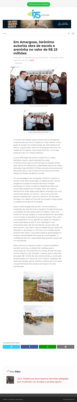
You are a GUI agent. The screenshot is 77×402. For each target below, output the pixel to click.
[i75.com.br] (38, 14)
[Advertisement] (38, 359)
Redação (18, 63)
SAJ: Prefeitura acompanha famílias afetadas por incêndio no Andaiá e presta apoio (42, 380)
